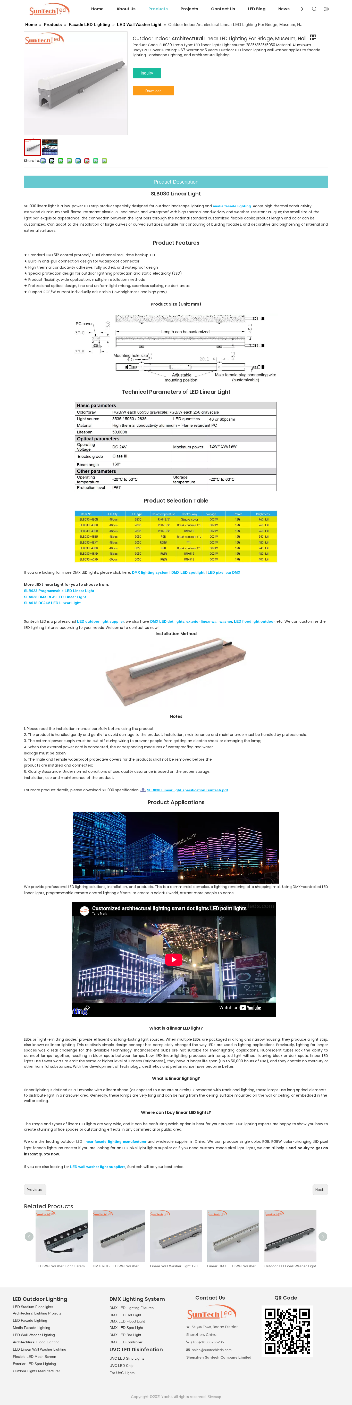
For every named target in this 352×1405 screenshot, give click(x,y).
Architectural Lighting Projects (37, 1313)
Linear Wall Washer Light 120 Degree (119, 1266)
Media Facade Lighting (31, 1328)
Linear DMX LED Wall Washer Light (176, 1266)
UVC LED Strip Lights (127, 1358)
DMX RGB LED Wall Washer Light (62, 1266)
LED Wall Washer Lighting (34, 1335)
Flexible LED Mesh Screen (34, 1356)
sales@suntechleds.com (212, 1350)
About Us (126, 9)
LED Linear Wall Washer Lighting (39, 1349)
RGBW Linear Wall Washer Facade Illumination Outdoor (290, 1266)
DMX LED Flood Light (127, 1321)
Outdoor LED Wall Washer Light (233, 1266)
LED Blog (256, 9)
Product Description (176, 182)
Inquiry (147, 73)
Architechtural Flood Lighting (36, 1342)
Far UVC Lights (122, 1373)
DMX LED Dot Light (125, 1315)
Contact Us (223, 9)
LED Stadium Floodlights (33, 1307)
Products (158, 9)
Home (97, 9)
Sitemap (214, 1397)
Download (153, 91)
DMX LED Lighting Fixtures (132, 1308)
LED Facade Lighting (30, 1320)
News (284, 9)
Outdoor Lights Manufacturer (36, 1371)
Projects (189, 9)
